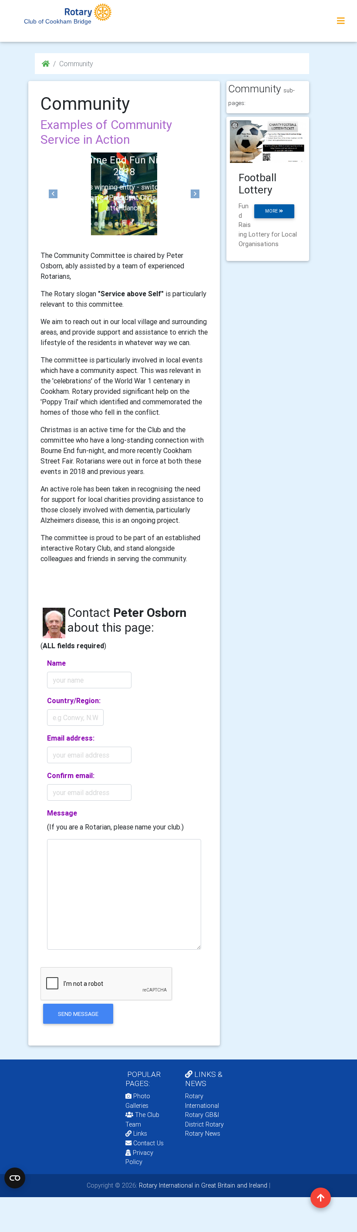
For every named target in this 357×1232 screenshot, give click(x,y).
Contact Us (147, 1143)
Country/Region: (74, 700)
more (272, 211)
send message (78, 1014)
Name (56, 663)
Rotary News (202, 1133)
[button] (53, 193)
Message (62, 813)
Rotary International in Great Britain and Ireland (202, 1185)
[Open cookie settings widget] (14, 1178)
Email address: (70, 738)
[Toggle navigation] (341, 21)
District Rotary (204, 1124)
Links (140, 1133)
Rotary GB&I (202, 1115)
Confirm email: (70, 775)
